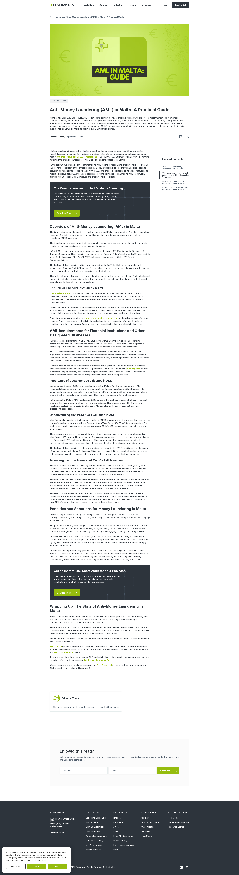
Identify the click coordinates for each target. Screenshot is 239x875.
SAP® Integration (94, 845)
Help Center (173, 818)
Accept (57, 866)
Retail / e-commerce (123, 836)
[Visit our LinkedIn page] (181, 867)
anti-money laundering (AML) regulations (77, 157)
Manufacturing (120, 840)
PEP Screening (93, 822)
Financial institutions (60, 293)
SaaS (115, 831)
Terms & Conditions (149, 822)
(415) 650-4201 (57, 832)
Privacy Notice (147, 827)
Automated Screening (96, 836)
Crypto (116, 827)
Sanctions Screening (96, 818)
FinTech (117, 818)
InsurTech (118, 822)
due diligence (133, 368)
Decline (36, 866)
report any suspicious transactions (101, 318)
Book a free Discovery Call (97, 660)
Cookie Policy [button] (55, 858)
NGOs (116, 849)
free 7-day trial (104, 665)
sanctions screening (63, 652)
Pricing (132, 5)
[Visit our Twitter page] (187, 867)
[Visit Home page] (62, 4)
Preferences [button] (45, 860)
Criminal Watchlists (95, 827)
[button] (89, 5)
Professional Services (123, 845)
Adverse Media (93, 831)
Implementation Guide (178, 822)
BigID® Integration (94, 849)
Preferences (15, 866)
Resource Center (176, 827)
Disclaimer (145, 831)
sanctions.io (56, 646)
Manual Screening (94, 840)
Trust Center (146, 836)
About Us (145, 818)
